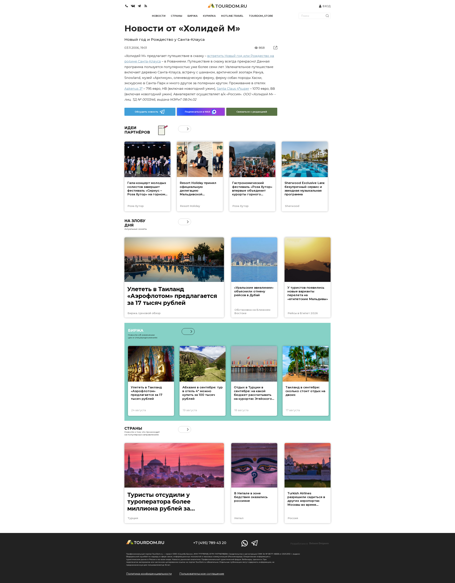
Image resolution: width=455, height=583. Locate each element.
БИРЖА (193, 15)
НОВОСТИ (158, 15)
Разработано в (309, 543)
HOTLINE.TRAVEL (232, 15)
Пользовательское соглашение (201, 573)
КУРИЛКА (209, 15)
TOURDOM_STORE (261, 15)
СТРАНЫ (176, 15)
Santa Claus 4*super (233, 89)
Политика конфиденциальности (149, 573)
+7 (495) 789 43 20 (209, 543)
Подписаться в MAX (197, 111)
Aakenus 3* (133, 89)
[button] (181, 128)
